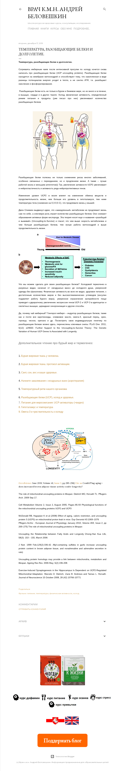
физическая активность (60, 593)
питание (31, 593)
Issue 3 (57, 483)
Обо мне (66, 28)
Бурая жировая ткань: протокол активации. (45, 364)
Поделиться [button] (24, 589)
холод (76, 593)
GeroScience (25, 483)
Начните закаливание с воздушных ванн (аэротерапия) (52, 380)
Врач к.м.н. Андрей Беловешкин (55, 12)
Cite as (78, 483)
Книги (45, 28)
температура (42, 593)
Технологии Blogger (65, 756)
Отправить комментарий (32, 609)
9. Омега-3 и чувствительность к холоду (41, 411)
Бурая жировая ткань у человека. (40, 356)
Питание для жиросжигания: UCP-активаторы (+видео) (52, 402)
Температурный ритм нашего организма (44, 389)
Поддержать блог (62, 740)
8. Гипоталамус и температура (36, 407)
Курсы (54, 28)
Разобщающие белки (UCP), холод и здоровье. (47, 397)
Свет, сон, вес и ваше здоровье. (39, 372)
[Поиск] (104, 8)
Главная (33, 28)
